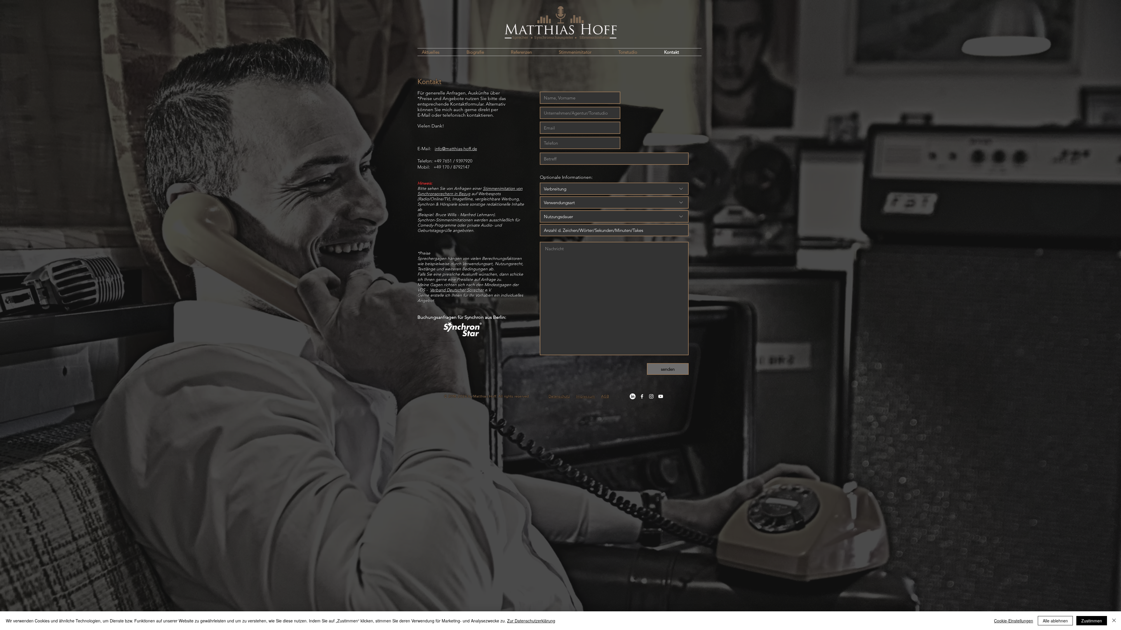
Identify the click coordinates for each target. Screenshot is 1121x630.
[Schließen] (1113, 620)
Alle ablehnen (1055, 621)
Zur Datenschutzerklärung (531, 621)
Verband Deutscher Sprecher (457, 290)
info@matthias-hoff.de (456, 148)
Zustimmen (1091, 621)
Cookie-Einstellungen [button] (1013, 621)
